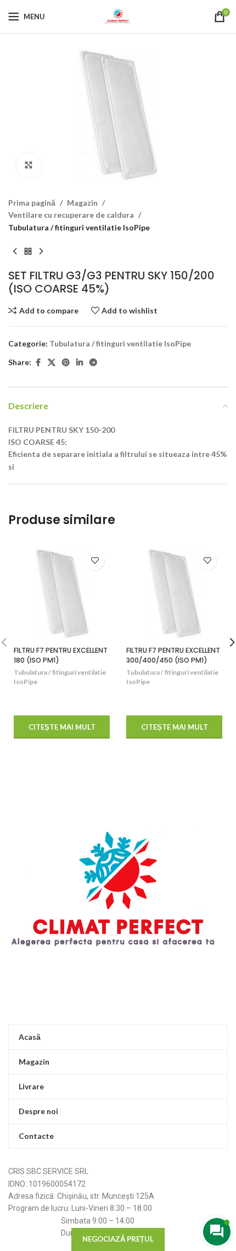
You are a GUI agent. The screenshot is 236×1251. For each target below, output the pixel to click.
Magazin (82, 202)
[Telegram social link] (93, 362)
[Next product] (41, 251)
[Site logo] (118, 15)
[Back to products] (28, 251)
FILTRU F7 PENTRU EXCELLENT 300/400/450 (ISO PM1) (173, 655)
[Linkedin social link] (79, 362)
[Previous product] (14, 251)
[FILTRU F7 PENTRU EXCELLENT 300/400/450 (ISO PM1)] (174, 593)
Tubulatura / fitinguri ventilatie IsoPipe (79, 227)
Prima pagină (31, 202)
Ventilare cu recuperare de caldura (71, 214)
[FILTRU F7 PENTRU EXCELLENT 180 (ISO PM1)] (62, 593)
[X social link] (51, 362)
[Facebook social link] (37, 362)
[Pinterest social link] (66, 362)
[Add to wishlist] (94, 560)
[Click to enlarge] (28, 165)
